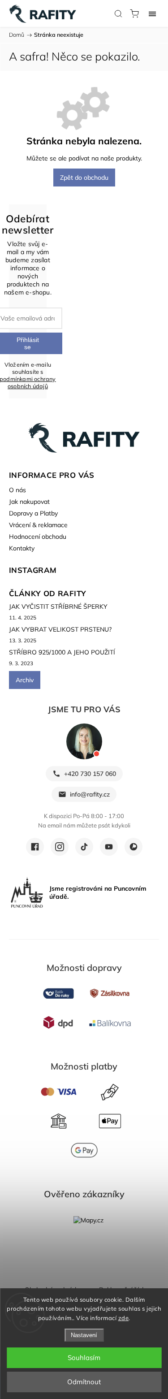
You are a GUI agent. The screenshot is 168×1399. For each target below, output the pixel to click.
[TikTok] (84, 847)
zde (123, 1317)
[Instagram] (60, 847)
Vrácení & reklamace (38, 525)
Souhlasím (84, 1357)
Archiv (25, 680)
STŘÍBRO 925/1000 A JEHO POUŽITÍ (62, 652)
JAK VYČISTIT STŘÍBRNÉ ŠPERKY (58, 606)
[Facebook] (35, 847)
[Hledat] (118, 13)
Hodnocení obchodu (37, 537)
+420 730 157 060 (90, 774)
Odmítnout (84, 1381)
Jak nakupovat (29, 502)
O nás (17, 490)
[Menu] (152, 13)
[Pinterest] (133, 847)
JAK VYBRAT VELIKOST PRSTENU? (60, 629)
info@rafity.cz (90, 794)
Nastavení (84, 1335)
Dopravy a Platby (33, 513)
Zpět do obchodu (84, 177)
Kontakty (21, 548)
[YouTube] (109, 847)
